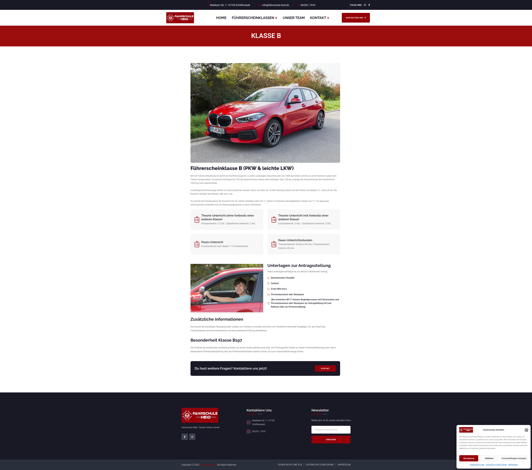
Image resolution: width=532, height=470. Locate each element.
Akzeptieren (468, 458)
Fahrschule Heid (208, 464)
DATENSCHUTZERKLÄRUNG (496, 465)
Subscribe (331, 439)
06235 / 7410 (308, 5)
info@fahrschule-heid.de (275, 5)
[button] (526, 429)
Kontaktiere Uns (354, 18)
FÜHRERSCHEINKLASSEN (253, 18)
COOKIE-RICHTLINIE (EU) (290, 464)
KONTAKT (318, 18)
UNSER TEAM (294, 18)
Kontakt (325, 368)
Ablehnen (489, 458)
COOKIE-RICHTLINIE (477, 465)
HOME (221, 18)
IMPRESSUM (513, 465)
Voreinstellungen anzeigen (514, 458)
